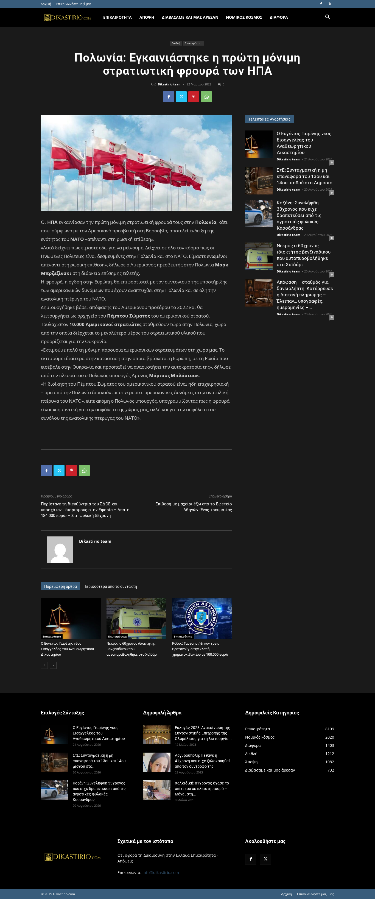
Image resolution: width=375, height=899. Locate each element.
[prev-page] (44, 665)
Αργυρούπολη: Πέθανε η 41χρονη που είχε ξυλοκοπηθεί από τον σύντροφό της (202, 761)
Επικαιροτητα (117, 17)
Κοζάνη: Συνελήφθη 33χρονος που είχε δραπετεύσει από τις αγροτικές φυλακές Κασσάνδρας (299, 215)
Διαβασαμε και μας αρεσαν (190, 17)
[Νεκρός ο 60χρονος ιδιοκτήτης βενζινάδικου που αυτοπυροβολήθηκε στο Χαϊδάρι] (136, 618)
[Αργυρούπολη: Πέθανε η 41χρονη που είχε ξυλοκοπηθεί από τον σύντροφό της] (156, 762)
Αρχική (46, 4)
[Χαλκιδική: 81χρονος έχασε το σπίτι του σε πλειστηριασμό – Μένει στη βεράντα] (156, 790)
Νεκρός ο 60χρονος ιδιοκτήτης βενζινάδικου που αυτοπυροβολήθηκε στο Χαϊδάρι (132, 648)
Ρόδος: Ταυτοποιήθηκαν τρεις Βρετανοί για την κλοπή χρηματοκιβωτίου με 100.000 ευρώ (200, 648)
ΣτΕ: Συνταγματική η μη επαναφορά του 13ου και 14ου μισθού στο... (99, 761)
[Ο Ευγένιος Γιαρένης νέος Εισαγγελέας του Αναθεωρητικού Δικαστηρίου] (71, 618)
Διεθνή (176, 43)
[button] (327, 17)
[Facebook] (321, 4)
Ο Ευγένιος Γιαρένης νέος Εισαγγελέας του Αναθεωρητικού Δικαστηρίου (67, 648)
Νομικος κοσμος (244, 17)
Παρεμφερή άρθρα (60, 586)
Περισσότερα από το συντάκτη (110, 586)
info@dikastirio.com (160, 872)
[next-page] (53, 665)
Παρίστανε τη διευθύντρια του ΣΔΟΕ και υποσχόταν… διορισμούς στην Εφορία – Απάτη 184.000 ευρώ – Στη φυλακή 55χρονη (85, 510)
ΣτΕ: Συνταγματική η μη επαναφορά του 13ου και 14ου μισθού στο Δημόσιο (304, 176)
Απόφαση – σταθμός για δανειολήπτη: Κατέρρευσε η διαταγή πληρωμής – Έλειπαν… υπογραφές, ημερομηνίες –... (305, 294)
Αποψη (146, 17)
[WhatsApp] (206, 96)
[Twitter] (330, 4)
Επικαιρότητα (193, 43)
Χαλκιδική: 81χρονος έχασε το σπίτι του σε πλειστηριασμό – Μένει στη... (202, 788)
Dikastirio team (169, 84)
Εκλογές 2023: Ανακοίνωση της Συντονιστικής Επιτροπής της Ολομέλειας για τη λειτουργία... (203, 733)
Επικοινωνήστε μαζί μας (73, 4)
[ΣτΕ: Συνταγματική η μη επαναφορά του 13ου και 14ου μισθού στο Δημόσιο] (259, 180)
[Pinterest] (193, 96)
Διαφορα (279, 17)
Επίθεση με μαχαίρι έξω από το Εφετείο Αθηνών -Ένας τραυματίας (193, 507)
